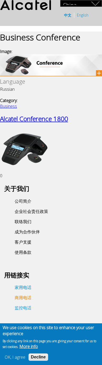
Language (12, 81)
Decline (38, 357)
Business (8, 106)
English (82, 15)
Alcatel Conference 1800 (34, 118)
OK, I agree (15, 357)
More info (28, 346)
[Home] (25, 5)
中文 (67, 15)
